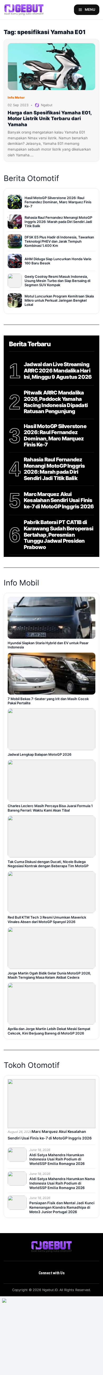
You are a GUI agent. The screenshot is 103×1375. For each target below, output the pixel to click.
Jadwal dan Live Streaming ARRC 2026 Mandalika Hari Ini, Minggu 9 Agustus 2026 (58, 370)
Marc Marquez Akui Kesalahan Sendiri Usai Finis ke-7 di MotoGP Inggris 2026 (59, 500)
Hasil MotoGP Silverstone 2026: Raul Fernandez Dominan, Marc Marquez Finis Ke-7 (55, 435)
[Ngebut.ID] (51, 1246)
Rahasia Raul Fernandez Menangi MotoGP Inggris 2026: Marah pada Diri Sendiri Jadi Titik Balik (54, 469)
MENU (90, 9)
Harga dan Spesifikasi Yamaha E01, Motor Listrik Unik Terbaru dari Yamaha (50, 118)
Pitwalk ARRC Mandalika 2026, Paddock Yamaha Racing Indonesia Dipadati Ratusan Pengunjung (56, 402)
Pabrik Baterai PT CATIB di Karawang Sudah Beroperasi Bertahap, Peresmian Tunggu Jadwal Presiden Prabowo (58, 534)
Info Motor (16, 97)
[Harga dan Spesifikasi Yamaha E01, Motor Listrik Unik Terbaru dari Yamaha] (51, 66)
